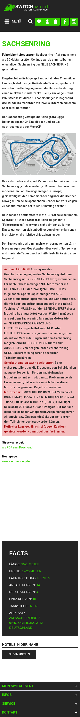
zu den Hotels (19, 654)
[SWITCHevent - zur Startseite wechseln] (27, 7)
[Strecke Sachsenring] (40, 154)
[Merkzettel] (39, 21)
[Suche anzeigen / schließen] (30, 21)
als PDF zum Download (17, 447)
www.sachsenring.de (16, 461)
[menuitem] (12, 21)
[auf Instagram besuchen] (74, 21)
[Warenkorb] (55, 21)
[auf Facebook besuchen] (65, 21)
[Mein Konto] (47, 21)
